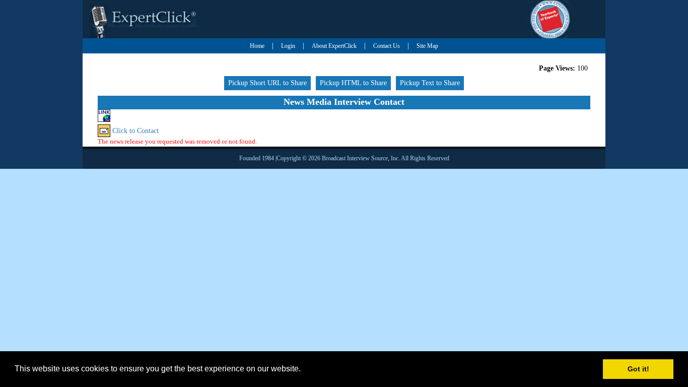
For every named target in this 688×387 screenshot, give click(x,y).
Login (288, 45)
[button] (304, 369)
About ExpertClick (334, 45)
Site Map (427, 45)
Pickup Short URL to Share (267, 83)
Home (257, 45)
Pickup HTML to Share (353, 83)
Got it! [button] (638, 369)
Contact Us (386, 45)
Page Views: (557, 68)
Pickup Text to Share (430, 83)
